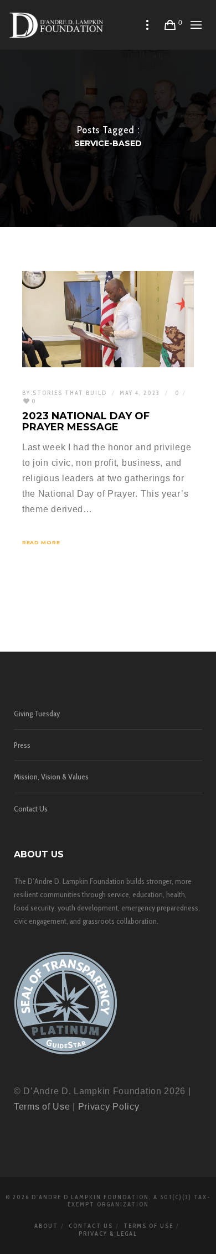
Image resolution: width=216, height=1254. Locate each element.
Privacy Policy (109, 1106)
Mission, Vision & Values (51, 777)
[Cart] (170, 25)
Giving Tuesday (37, 714)
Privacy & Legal (108, 1233)
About (46, 1226)
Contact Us (31, 809)
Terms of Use (42, 1106)
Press (22, 745)
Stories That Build (70, 393)
